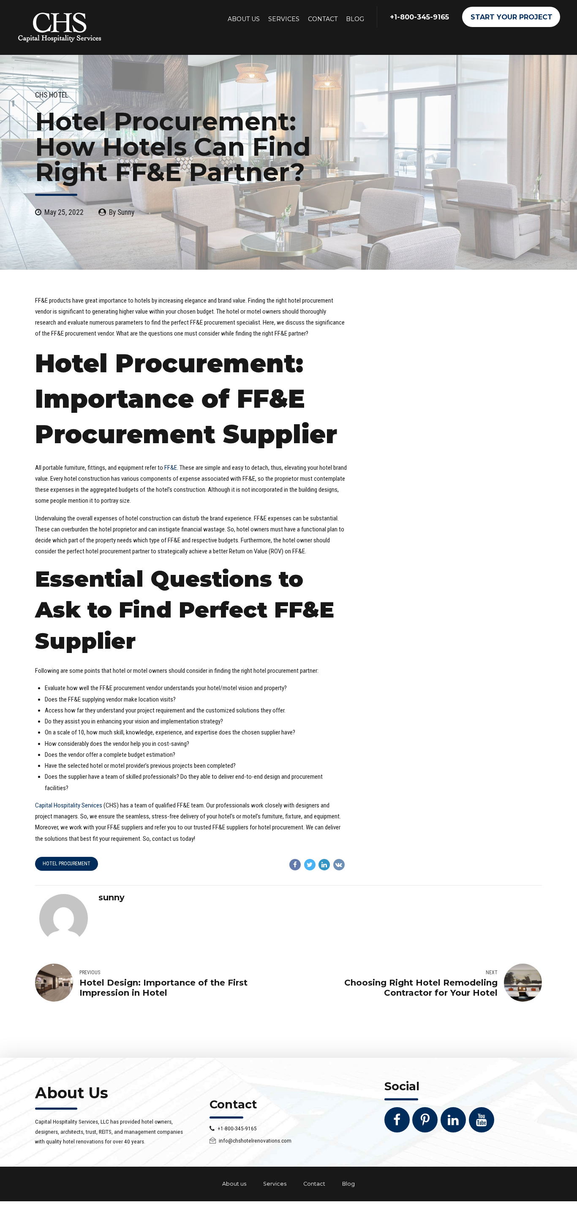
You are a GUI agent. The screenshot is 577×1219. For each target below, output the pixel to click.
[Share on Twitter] (310, 864)
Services (274, 1184)
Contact (314, 1184)
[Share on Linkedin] (324, 864)
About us (234, 1184)
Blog (348, 1184)
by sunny (121, 212)
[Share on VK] (339, 864)
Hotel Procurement (66, 864)
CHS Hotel (51, 95)
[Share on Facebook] (295, 864)
